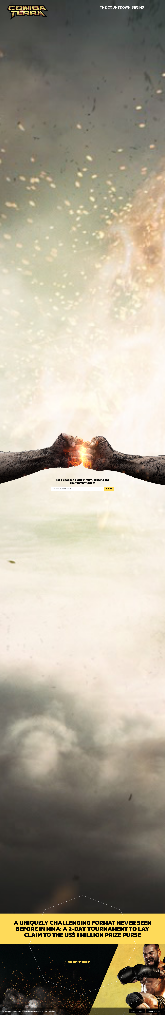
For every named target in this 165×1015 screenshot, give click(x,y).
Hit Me (109, 488)
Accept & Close (154, 1011)
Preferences (136, 1011)
